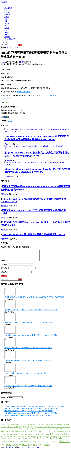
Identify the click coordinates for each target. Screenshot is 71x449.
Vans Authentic (25, 442)
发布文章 (7, 34)
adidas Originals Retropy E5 (9, 427)
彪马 (5, 25)
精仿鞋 (10, 445)
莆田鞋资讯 (8, 8)
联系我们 (7, 37)
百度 (22, 447)
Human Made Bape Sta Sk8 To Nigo (45, 428)
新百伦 (6, 17)
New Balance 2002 (59, 429)
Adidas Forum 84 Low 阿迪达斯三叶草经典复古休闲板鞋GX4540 (33, 234)
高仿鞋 (47, 445)
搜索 (20, 45)
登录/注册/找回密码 (10, 39)
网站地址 (4, 272)
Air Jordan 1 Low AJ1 (43, 427)
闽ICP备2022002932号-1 (31, 447)
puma (16, 442)
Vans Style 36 (48, 442)
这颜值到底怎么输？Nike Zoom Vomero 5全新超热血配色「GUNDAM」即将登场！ (31, 335)
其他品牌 (7, 32)
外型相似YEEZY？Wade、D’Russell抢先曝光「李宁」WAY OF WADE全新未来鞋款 (31, 310)
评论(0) (22, 62)
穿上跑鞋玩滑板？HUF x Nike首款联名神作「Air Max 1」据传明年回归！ (28, 348)
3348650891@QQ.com (49, 95)
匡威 (5, 19)
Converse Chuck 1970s (12, 429)
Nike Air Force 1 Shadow (27, 434)
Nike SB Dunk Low (58, 438)
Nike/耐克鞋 (14, 47)
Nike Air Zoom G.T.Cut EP (60, 436)
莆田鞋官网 (9, 447)
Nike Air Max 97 (21, 436)
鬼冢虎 (6, 28)
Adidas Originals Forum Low (62, 424)
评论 (3, 260)
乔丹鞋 (6, 12)
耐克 (5, 10)
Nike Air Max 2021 (32, 436)
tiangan (3, 62)
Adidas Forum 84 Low (17, 424)
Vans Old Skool (37, 442)
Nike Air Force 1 (44, 431)
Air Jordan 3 (53, 427)
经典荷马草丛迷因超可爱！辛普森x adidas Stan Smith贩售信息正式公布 (27, 360)
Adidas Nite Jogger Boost (30, 424)
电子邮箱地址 (6, 268)
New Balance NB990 (18, 431)
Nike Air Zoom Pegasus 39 (22, 438)
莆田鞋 (26, 445)
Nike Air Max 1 (10, 436)
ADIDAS (5, 424)
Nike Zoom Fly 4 (7, 442)
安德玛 (6, 23)
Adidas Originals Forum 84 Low (46, 424)
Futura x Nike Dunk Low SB (28, 429)
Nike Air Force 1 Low (11, 434)
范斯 (5, 21)
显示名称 (4, 264)
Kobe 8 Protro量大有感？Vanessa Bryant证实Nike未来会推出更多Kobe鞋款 (28, 386)
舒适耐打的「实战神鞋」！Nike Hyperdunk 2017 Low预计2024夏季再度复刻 (28, 322)
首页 (5, 5)
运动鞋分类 (4, 397)
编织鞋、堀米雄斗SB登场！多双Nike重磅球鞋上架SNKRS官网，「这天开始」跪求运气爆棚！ (34, 297)
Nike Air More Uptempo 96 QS (45, 436)
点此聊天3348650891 (23, 92)
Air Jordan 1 (27, 426)
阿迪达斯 (7, 14)
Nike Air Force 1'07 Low (49, 434)
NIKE (6, 102)
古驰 (5, 30)
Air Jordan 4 (61, 427)
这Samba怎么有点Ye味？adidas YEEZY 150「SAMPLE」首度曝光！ (26, 373)
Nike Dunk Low (41, 438)
